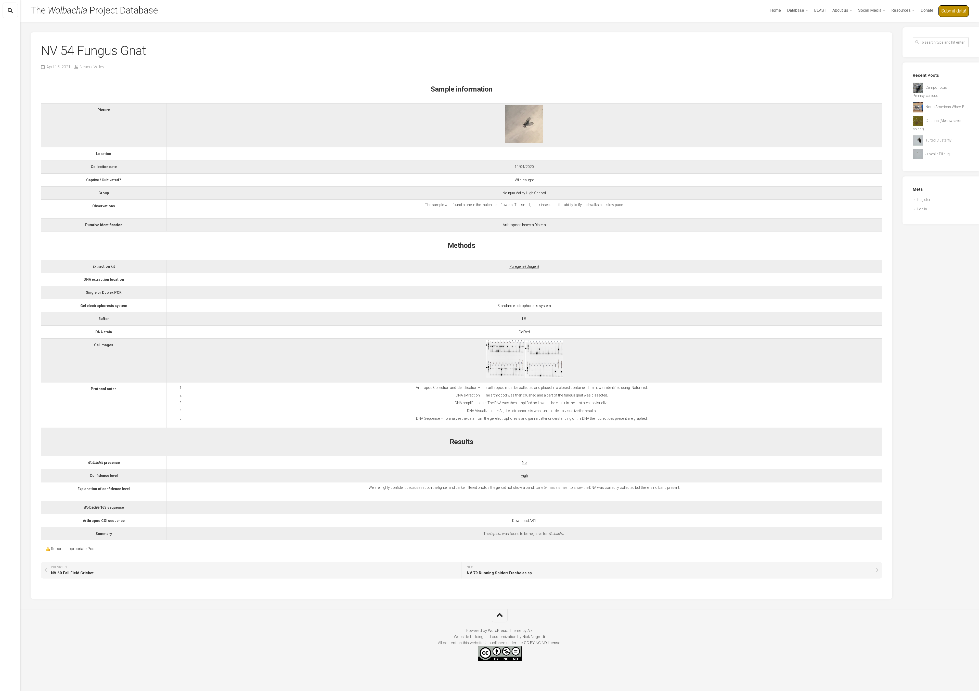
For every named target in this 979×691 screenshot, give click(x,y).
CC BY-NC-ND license (542, 643)
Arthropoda (512, 225)
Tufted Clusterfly (938, 140)
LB (524, 319)
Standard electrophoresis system (524, 306)
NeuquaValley (92, 67)
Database (795, 10)
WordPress (497, 630)
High (524, 476)
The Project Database (94, 10)
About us (840, 10)
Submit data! (953, 11)
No (524, 462)
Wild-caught (524, 180)
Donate (927, 10)
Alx (529, 630)
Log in (922, 209)
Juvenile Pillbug (937, 154)
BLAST (820, 10)
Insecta (528, 225)
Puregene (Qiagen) (524, 266)
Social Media (869, 10)
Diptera (540, 225)
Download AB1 (524, 521)
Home (775, 10)
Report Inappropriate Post (73, 548)
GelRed (524, 332)
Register (923, 200)
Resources (901, 10)
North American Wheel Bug (947, 107)
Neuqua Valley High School (524, 193)
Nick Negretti (533, 636)
